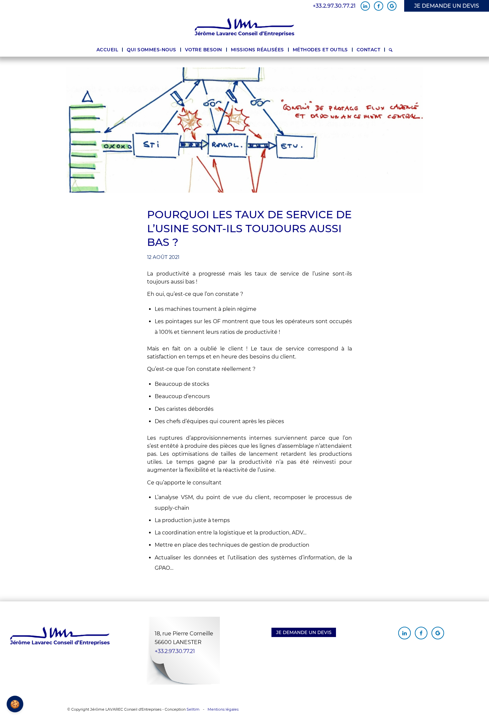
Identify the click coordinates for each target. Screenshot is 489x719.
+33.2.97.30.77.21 (334, 6)
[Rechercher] (391, 49)
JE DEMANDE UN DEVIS (446, 6)
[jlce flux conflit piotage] (244, 130)
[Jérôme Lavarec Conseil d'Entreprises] (244, 27)
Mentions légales (223, 709)
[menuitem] (107, 49)
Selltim (193, 709)
